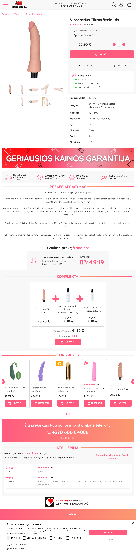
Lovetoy (93, 98)
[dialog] (68, 536)
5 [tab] (58, 89)
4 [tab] (46, 89)
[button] (46, 548)
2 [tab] (22, 89)
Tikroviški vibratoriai (34, 14)
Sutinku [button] (108, 533)
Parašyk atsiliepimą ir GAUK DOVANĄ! (112, 456)
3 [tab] (34, 89)
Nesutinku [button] (108, 539)
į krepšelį (16, 403)
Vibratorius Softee (119, 389)
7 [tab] (34, 101)
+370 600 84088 (70, 5)
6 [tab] (22, 101)
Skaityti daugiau (33, 533)
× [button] (133, 523)
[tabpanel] (34, 50)
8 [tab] (46, 101)
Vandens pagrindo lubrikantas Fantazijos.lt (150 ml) (68, 309)
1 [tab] (10, 89)
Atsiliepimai (68, 447)
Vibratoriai (18, 14)
